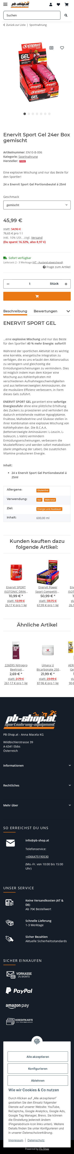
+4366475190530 (37, 856)
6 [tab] (45, 114)
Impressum (15, 1140)
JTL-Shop (44, 1149)
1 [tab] (24, 114)
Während (50, 499)
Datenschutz (36, 1140)
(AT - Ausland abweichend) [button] (47, 262)
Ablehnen (38, 1080)
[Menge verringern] (8, 284)
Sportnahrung (28, 157)
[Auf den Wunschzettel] (62, 47)
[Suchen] (66, 15)
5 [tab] (41, 114)
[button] (50, 4)
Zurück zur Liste (15, 25)
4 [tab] (37, 114)
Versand (37, 238)
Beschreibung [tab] (15, 311)
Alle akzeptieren (38, 1056)
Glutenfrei (42, 490)
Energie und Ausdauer (49, 509)
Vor (39, 499)
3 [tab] (33, 114)
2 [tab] (29, 114)
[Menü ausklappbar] (5, 2)
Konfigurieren (37, 1068)
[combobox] (37, 205)
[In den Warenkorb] (6, 36)
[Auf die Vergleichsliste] (51, 47)
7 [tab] (49, 114)
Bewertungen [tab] (45, 311)
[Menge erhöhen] (66, 284)
